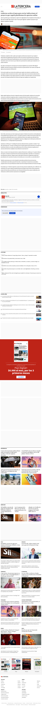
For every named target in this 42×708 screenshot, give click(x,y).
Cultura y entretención (26, 600)
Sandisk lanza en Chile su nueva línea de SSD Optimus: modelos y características (9, 619)
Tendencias (3, 571)
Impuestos (7, 189)
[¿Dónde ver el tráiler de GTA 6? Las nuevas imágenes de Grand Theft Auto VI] (35, 517)
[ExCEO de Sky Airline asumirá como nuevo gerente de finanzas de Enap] (38, 310)
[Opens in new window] (26, 670)
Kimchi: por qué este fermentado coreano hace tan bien (29, 631)
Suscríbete (12, 213)
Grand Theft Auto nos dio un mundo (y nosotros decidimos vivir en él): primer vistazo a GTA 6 (19, 265)
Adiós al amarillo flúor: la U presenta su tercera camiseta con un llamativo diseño (31, 596)
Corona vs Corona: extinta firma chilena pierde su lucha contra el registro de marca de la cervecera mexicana (18, 314)
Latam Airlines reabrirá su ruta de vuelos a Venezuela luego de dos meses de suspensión (30, 566)
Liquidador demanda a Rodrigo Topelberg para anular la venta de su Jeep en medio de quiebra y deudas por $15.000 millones (18, 305)
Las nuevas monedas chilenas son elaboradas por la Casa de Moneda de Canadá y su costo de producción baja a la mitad (18, 297)
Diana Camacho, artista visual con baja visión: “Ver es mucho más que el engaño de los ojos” (31, 648)
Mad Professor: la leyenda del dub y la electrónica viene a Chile (13, 258)
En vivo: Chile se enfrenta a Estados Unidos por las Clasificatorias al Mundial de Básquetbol (31, 575)
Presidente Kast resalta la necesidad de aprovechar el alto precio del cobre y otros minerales (17, 318)
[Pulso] (16, 670)
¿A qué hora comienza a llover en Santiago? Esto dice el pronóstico (10, 596)
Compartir (3, 52)
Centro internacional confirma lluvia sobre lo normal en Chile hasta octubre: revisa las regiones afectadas (10, 453)
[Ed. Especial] (37, 670)
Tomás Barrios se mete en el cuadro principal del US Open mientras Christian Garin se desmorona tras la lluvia (31, 591)
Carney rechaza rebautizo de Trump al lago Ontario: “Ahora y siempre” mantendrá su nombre (19, 255)
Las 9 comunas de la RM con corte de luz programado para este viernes (20, 509)
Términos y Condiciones (13, 202)
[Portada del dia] (21, 361)
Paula (23, 628)
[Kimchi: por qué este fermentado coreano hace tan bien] (31, 639)
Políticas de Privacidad (20, 202)
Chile (2, 542)
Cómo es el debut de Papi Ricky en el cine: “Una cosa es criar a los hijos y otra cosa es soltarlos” (31, 619)
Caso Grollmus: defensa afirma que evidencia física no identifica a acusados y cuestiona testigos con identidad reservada (20, 262)
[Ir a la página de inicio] (21, 6)
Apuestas (15, 189)
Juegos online (11, 189)
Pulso (2, 11)
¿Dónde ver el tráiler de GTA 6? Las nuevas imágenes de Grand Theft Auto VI (35, 509)
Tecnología (3, 600)
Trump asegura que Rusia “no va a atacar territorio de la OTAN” (10, 648)
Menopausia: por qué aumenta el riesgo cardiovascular (29, 652)
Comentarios (9, 52)
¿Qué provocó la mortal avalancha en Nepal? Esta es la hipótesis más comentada (10, 471)
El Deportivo (24, 571)
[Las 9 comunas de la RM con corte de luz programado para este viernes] (21, 517)
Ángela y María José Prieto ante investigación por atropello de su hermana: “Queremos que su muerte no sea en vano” (21, 274)
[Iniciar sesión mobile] (40, 6)
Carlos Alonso (7, 24)
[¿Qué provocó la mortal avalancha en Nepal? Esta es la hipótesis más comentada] (10, 479)
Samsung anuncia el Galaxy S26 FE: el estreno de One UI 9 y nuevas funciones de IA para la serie (31, 471)
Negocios (23, 542)
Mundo (2, 628)
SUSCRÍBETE (21, 377)
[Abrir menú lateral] (2, 6)
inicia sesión (5, 213)
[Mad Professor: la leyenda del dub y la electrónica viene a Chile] (31, 611)
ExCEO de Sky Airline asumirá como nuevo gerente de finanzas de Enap (14, 309)
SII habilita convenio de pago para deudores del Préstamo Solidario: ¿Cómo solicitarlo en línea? (7, 510)
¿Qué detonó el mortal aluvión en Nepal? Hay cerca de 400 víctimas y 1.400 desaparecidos (9, 652)
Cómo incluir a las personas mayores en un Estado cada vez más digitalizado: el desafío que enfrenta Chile (20, 269)
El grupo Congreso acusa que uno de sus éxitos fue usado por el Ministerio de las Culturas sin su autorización (31, 624)
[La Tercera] (5, 670)
